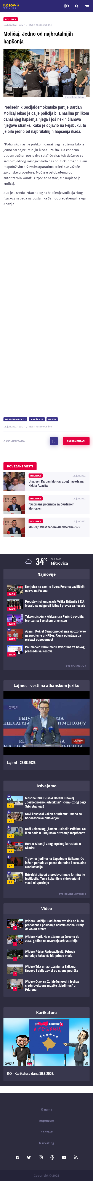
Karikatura (46, 1012)
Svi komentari (76, 441)
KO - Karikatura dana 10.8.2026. (46, 1049)
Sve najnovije (75, 665)
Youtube (64, 1157)
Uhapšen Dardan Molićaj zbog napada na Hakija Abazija (46, 481)
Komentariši (54, 441)
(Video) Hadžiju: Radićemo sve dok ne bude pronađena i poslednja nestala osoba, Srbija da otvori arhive (46, 925)
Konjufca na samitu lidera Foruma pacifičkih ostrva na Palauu (46, 590)
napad (52, 419)
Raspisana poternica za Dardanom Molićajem (46, 504)
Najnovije (46, 574)
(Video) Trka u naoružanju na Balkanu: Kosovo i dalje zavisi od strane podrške (46, 970)
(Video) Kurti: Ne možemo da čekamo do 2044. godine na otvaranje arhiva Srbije (46, 940)
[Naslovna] (11, 6)
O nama (46, 1109)
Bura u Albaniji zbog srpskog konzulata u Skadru (46, 847)
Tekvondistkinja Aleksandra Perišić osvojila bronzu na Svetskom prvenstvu (46, 620)
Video (46, 908)
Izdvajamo (46, 785)
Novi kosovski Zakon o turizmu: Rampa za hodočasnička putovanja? (46, 817)
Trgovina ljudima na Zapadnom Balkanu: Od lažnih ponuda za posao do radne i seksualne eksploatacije (46, 863)
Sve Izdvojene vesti (71, 894)
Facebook (17, 1157)
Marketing (46, 1143)
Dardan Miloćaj (15, 419)
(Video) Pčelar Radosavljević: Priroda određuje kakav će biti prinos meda (46, 955)
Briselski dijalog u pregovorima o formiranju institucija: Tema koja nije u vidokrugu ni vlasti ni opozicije (46, 878)
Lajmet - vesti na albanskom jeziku (46, 685)
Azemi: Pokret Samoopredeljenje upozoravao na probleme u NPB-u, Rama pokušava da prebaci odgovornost (46, 635)
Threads (52, 1157)
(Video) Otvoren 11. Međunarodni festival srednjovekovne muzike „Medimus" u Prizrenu (46, 985)
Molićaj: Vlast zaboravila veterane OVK (46, 527)
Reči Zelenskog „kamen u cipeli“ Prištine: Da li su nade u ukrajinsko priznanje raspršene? (46, 832)
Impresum (46, 1120)
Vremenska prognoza (66, 6)
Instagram (40, 1157)
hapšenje (37, 419)
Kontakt (46, 1132)
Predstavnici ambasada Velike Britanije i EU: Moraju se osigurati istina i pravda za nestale (46, 605)
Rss (75, 1157)
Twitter (29, 1157)
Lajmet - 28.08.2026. (46, 730)
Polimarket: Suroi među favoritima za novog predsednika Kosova (46, 651)
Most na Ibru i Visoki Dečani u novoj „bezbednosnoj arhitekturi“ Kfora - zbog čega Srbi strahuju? (46, 802)
